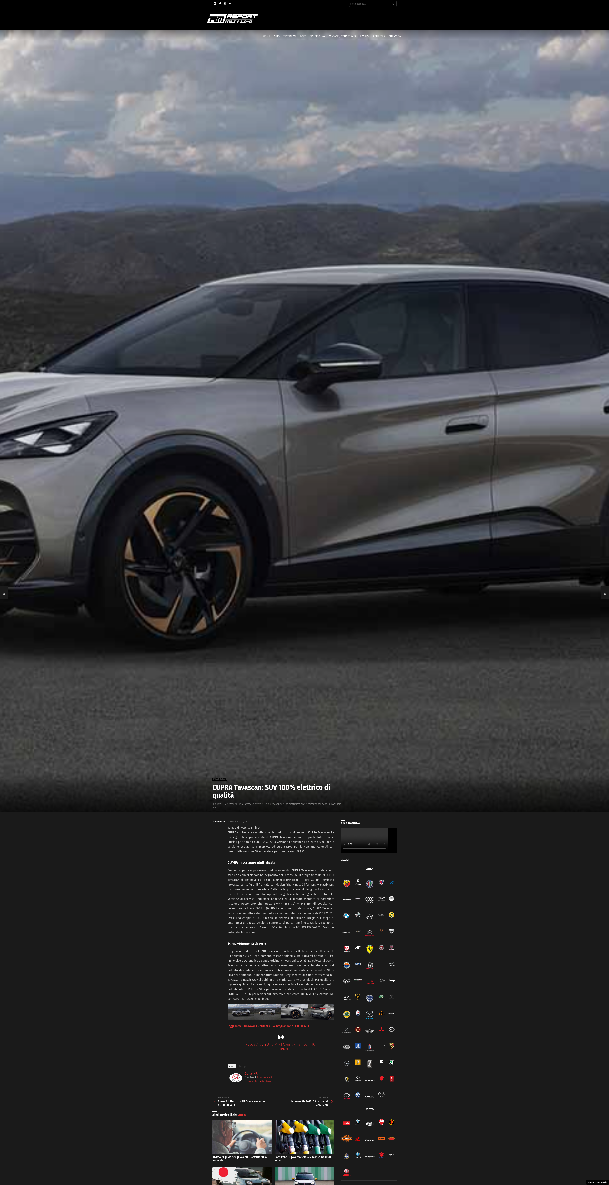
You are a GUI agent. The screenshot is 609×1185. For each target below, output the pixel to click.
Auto (277, 36)
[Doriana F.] (235, 1081)
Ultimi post (243, 1066)
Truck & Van (317, 36)
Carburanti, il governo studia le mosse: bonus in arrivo (303, 1158)
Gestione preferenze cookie (597, 1182)
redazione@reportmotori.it (258, 1081)
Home (266, 36)
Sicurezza (378, 36)
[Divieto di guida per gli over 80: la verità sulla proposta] (242, 1137)
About (232, 1066)
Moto (303, 36)
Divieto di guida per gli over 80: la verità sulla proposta (239, 1158)
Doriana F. (251, 1073)
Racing (364, 36)
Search (393, 4)
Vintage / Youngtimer (342, 36)
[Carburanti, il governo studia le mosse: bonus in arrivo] (304, 1137)
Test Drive (289, 36)
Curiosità (395, 36)
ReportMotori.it (264, 1077)
